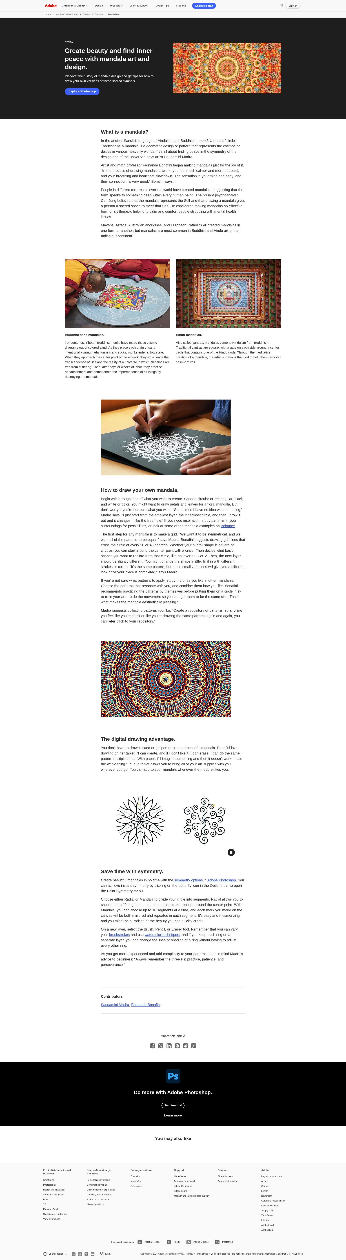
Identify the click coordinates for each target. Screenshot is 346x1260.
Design (99, 5)
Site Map (282, 1254)
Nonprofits (135, 1181)
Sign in (293, 5)
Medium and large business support (190, 1196)
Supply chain (267, 1210)
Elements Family (51, 1209)
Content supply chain (97, 1185)
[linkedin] (92, 1254)
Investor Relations (270, 1205)
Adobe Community (183, 1186)
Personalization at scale (98, 1180)
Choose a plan (204, 5)
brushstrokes (119, 935)
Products (115, 5)
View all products (51, 1219)
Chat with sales (225, 1176)
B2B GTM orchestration (98, 1199)
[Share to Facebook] (152, 1045)
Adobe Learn (180, 1191)
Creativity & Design (73, 5)
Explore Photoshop (82, 91)
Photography (49, 1185)
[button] (281, 6)
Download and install (184, 1181)
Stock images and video (55, 1214)
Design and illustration (54, 1190)
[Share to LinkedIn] (169, 1045)
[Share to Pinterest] (177, 1045)
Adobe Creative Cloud (67, 14)
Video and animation (53, 1194)
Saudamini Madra (115, 1005)
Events (264, 1191)
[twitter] (86, 1254)
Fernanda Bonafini (145, 1005)
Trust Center (267, 1215)
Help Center (180, 1176)
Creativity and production (99, 1194)
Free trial (181, 5)
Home (48, 14)
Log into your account (271, 1176)
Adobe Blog (267, 1230)
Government (136, 1186)
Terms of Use (202, 1254)
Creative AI (48, 1180)
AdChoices (297, 1254)
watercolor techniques (162, 935)
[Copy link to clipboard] (193, 1045)
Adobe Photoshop (221, 880)
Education (135, 1176)
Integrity (265, 1220)
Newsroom (266, 1196)
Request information (228, 1181)
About (264, 1181)
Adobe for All (267, 1225)
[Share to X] (160, 1045)
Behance (228, 526)
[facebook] (74, 1254)
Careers (265, 1186)
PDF (45, 1199)
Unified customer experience (101, 1190)
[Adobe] (50, 5)
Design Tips (162, 5)
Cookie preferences (220, 1254)
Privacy (189, 1254)
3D (44, 1204)
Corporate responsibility (273, 1201)
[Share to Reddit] (185, 1045)
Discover (99, 14)
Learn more (173, 1115)
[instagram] (80, 1254)
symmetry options (188, 880)
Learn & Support (139, 5)
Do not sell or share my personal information (254, 1254)
